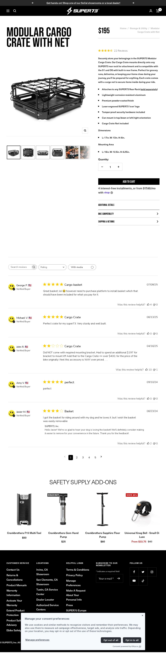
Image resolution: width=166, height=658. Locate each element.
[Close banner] (143, 615)
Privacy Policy (74, 575)
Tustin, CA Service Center (47, 592)
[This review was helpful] (148, 304)
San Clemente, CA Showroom (47, 582)
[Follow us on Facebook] (134, 571)
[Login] (150, 10)
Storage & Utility (138, 28)
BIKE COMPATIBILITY (106, 213)
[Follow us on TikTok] (143, 580)
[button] (24, 509)
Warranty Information (13, 593)
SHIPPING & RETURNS (106, 221)
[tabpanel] (83, 518)
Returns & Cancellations (14, 577)
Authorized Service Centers (47, 607)
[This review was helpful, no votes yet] (148, 333)
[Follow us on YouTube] (134, 580)
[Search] (14, 10)
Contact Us (12, 569)
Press (69, 605)
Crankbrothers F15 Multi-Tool (24, 533)
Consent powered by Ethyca (125, 646)
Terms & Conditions (77, 569)
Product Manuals (16, 585)
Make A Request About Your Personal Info (75, 595)
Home (123, 28)
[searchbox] (19, 267)
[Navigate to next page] (101, 456)
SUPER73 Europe (76, 610)
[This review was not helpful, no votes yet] (154, 304)
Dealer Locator (45, 599)
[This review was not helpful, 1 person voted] (154, 369)
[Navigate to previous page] (65, 456)
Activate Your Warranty (14, 603)
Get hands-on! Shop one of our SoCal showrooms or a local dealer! (83, 3)
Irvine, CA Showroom (42, 572)
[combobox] (52, 267)
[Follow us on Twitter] (143, 571)
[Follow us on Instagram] (152, 571)
